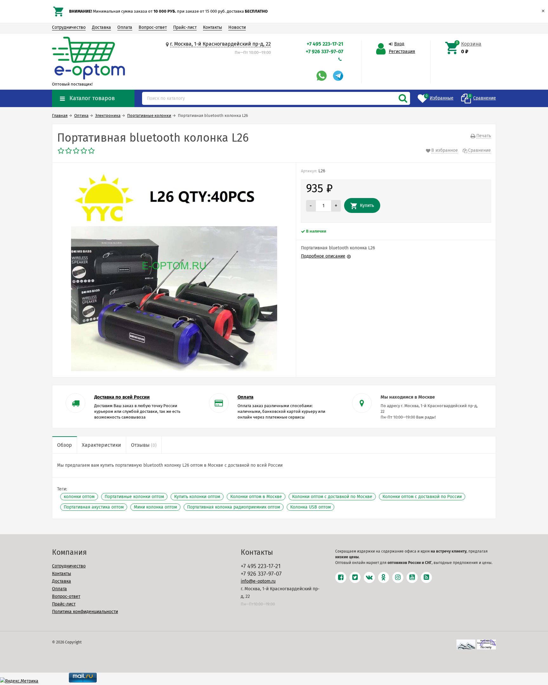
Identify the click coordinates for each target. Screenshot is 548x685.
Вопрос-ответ (153, 27)
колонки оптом (79, 496)
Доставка (101, 27)
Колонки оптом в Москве (256, 496)
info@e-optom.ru (258, 581)
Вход (399, 44)
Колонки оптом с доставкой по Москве (332, 496)
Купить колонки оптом (197, 496)
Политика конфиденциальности (85, 611)
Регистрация (402, 51)
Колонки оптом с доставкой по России (422, 496)
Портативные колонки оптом (134, 496)
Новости (237, 27)
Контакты (212, 27)
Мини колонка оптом (155, 507)
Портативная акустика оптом (94, 507)
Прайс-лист (185, 27)
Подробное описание (323, 256)
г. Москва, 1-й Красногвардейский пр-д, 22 (220, 44)
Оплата (124, 27)
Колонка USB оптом (310, 507)
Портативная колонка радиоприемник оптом (233, 507)
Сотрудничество (69, 27)
